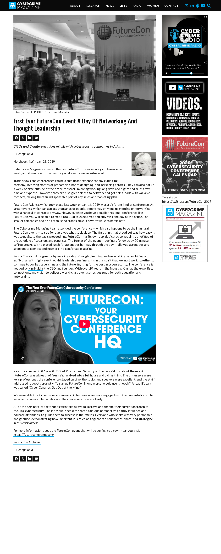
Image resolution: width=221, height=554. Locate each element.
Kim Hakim (35, 268)
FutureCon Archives (27, 442)
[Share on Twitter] (23, 138)
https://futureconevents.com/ (33, 434)
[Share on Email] (36, 138)
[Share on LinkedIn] (30, 138)
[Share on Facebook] (16, 138)
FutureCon (75, 169)
